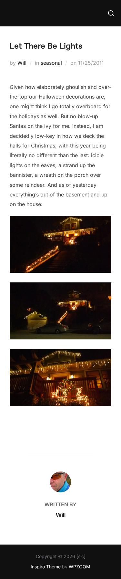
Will (21, 63)
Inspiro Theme (46, 566)
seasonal (51, 63)
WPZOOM (79, 566)
